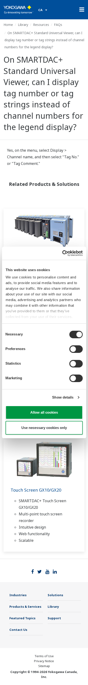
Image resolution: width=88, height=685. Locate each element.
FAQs (58, 24)
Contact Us (18, 630)
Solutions (55, 595)
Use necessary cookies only (44, 428)
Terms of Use (44, 656)
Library (23, 24)
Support (54, 618)
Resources (41, 24)
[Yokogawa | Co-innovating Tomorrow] (19, 9)
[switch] (76, 349)
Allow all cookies (44, 412)
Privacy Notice (44, 661)
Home (8, 24)
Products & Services (25, 606)
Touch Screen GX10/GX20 (36, 490)
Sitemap (44, 666)
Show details (62, 397)
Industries (18, 595)
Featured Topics (22, 618)
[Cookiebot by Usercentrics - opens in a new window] (63, 253)
